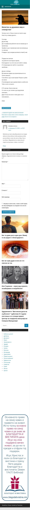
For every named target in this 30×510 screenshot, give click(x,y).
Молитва (6, 350)
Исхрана (6, 346)
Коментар (5, 161)
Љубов (5, 348)
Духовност (6, 338)
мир (3, 108)
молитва (8, 108)
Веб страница (5, 197)
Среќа (5, 366)
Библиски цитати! (8, 334)
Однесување (7, 354)
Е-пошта (4, 190)
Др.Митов (6, 336)
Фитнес (6, 368)
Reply (4, 146)
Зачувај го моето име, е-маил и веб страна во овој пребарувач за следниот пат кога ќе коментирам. (14, 205)
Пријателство (7, 360)
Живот (5, 340)
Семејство (6, 364)
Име (3, 183)
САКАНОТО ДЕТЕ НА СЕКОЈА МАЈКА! (12, 112)
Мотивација (7, 352)
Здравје (6, 344)
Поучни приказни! (8, 358)
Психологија (7, 362)
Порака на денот (8, 356)
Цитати (5, 370)
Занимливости (7, 342)
